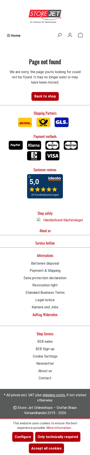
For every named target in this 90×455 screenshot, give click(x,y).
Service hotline (45, 243)
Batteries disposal (45, 263)
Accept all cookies (46, 448)
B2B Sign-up (45, 349)
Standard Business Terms (45, 292)
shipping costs (54, 395)
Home (15, 36)
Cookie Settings (45, 356)
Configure (23, 437)
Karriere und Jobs (45, 307)
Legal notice (45, 300)
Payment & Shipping (45, 271)
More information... (60, 428)
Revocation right (45, 285)
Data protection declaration (45, 278)
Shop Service (45, 333)
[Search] (59, 35)
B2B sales (45, 341)
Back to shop (45, 96)
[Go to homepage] (45, 16)
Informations (45, 255)
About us (45, 230)
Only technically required (58, 437)
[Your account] (70, 35)
